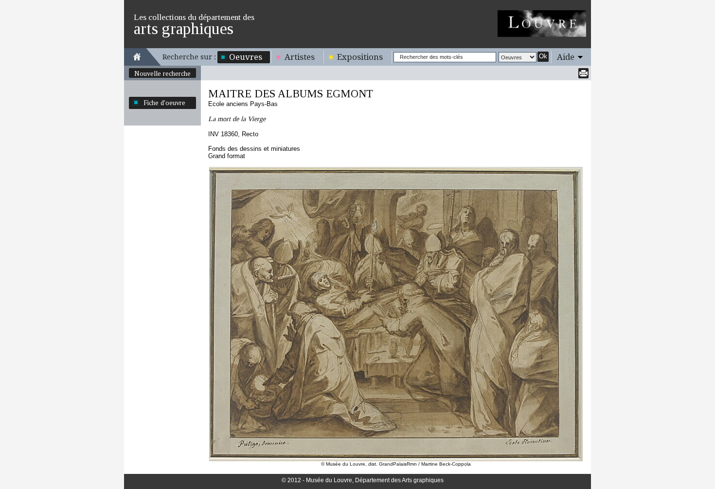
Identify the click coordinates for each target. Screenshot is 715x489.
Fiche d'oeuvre (164, 103)
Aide (565, 57)
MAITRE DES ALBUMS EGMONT (290, 94)
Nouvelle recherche (162, 73)
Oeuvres (245, 57)
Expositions (360, 57)
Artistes (300, 57)
